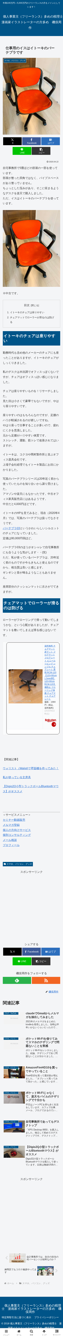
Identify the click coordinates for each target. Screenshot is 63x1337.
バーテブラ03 (11, 528)
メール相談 (10, 840)
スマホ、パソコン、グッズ (19, 864)
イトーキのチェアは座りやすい (27, 312)
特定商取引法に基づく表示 (16, 1317)
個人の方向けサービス (17, 830)
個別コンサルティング (17, 834)
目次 (27, 305)
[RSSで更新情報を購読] (46, 980)
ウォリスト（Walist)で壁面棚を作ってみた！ (31, 768)
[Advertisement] (31, 906)
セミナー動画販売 (14, 819)
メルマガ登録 (11, 824)
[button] (41, 151)
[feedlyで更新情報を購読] (17, 980)
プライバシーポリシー (46, 1317)
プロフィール (11, 845)
